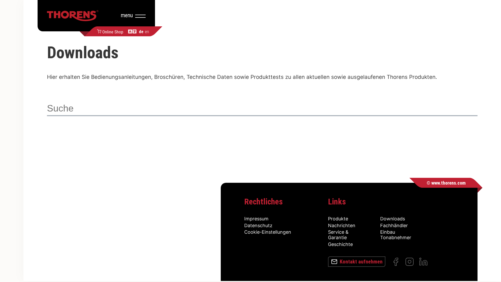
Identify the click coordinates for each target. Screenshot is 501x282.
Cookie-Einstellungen (267, 232)
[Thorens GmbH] (72, 15)
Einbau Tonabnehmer (395, 234)
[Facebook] (395, 261)
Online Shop (112, 31)
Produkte (338, 218)
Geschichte (340, 244)
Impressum (256, 218)
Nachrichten (341, 225)
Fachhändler (394, 225)
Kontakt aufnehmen (361, 261)
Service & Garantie (338, 234)
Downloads (392, 218)
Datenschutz (258, 225)
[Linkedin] (423, 261)
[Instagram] (409, 261)
